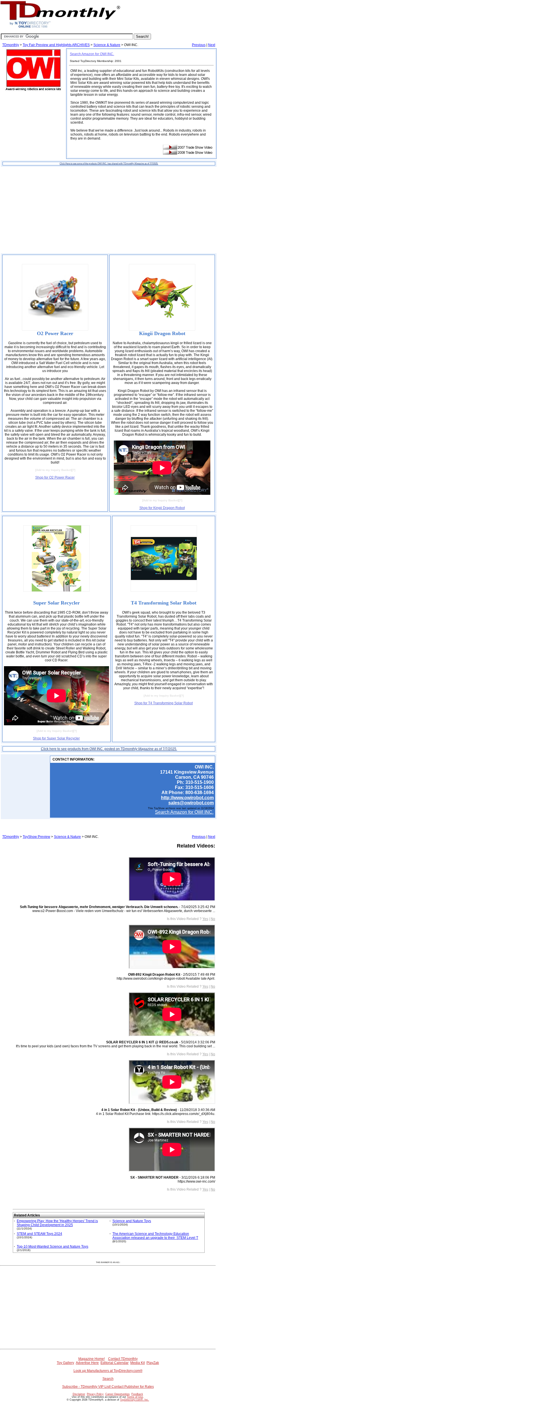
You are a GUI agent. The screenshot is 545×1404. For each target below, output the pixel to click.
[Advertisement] (109, 210)
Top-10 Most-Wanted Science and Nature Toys (52, 1247)
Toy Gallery (65, 1363)
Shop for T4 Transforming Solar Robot (163, 703)
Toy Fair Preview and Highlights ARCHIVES (56, 45)
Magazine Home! (91, 1359)
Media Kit (137, 1363)
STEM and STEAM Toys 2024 (39, 1234)
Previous (199, 45)
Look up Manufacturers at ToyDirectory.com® (108, 1371)
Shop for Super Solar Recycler (56, 738)
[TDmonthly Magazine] (60, 28)
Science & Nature (106, 45)
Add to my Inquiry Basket (53, 470)
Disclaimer (79, 1394)
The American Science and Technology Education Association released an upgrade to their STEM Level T (155, 1236)
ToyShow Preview (36, 837)
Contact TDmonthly (123, 1359)
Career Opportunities (117, 1394)
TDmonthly (10, 45)
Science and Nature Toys (131, 1221)
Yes (205, 919)
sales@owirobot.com (191, 802)
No (213, 919)
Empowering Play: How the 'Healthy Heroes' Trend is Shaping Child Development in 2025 (57, 1223)
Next (211, 45)
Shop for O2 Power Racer (55, 477)
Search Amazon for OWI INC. (92, 54)
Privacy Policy (95, 1394)
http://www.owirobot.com (187, 797)
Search (108, 1379)
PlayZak (152, 1363)
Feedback (137, 1394)
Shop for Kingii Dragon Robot (162, 508)
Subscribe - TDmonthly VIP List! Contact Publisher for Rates (108, 1387)
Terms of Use (135, 1396)
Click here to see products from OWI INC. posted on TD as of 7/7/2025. (109, 749)
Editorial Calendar (114, 1363)
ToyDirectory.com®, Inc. (134, 1399)
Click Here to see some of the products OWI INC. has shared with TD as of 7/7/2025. (109, 163)
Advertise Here (87, 1363)
